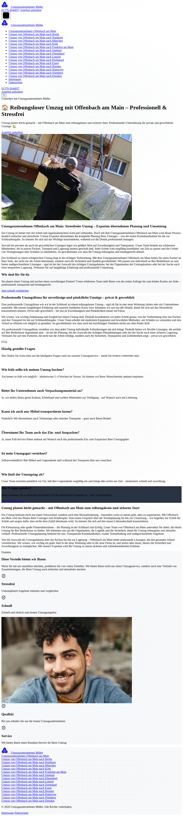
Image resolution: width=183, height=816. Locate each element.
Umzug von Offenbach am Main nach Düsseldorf (37, 53)
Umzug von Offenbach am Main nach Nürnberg (36, 72)
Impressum (15, 79)
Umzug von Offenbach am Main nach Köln (33, 43)
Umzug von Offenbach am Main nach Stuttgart (35, 50)
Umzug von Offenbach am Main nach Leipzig (35, 56)
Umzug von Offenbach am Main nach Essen (34, 63)
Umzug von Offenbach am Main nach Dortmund (36, 59)
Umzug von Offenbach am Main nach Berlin (34, 34)
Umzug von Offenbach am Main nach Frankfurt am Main (41, 47)
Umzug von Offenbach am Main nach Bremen (35, 66)
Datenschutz (16, 82)
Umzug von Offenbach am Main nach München (36, 40)
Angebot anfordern (30, 10)
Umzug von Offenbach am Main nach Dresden (35, 76)
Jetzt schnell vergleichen (15, 290)
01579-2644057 (10, 10)
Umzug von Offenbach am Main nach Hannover (36, 69)
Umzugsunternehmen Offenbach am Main (32, 31)
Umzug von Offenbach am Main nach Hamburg (36, 37)
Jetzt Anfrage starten (12, 501)
